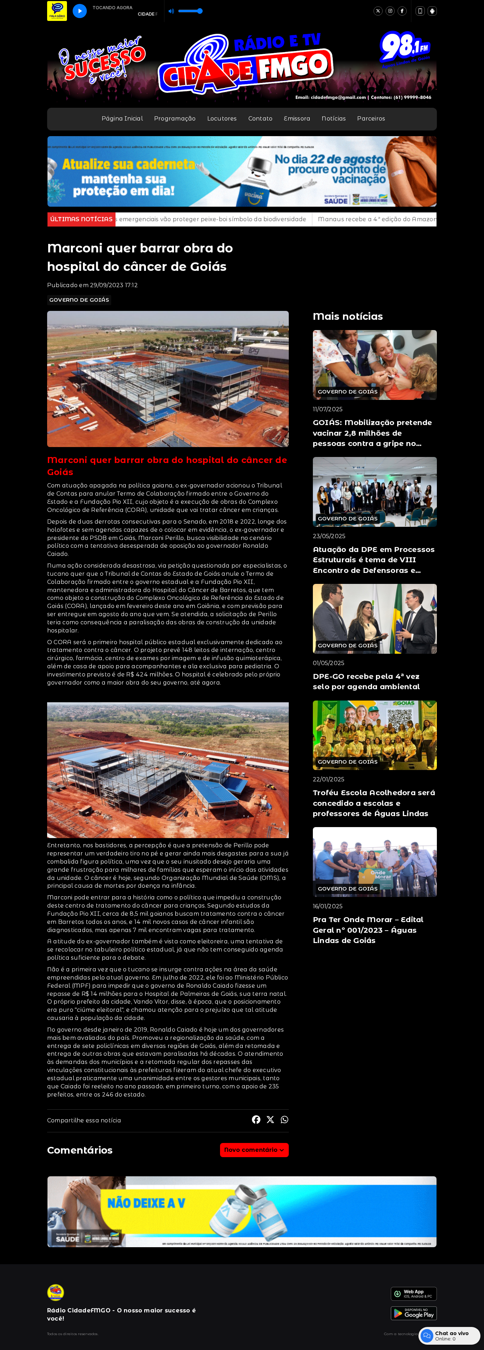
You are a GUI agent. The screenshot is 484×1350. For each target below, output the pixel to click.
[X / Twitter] (378, 11)
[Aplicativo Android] (432, 11)
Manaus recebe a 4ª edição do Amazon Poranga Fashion (288, 219)
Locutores (222, 118)
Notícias (334, 118)
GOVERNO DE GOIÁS (79, 300)
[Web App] (420, 11)
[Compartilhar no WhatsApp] (284, 1120)
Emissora (297, 118)
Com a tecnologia (401, 1334)
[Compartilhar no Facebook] (256, 1120)
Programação (175, 118)
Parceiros (371, 118)
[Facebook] (402, 11)
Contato (260, 118)
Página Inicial (122, 118)
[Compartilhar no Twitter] (270, 1120)
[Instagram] (390, 11)
